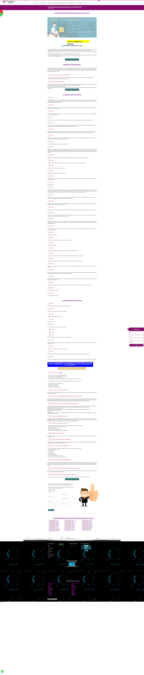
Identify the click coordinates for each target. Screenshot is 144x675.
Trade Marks (49, 2)
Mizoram (49, 590)
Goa (49, 585)
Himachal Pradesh (75, 586)
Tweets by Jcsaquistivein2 (74, 545)
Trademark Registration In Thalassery (87, 521)
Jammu (49, 587)
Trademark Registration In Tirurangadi (70, 529)
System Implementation (71, 2)
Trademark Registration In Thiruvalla (54, 522)
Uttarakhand (74, 594)
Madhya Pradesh (51, 589)
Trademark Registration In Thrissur (53, 531)
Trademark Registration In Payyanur (54, 527)
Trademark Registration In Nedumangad (54, 529)
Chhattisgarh (50, 584)
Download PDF (75, 59)
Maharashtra (74, 589)
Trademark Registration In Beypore (87, 528)
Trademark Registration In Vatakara (54, 523)
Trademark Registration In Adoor (53, 526)
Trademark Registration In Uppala (53, 528)
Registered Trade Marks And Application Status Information (72, 368)
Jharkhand (73, 587)
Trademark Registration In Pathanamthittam (70, 522)
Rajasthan (50, 592)
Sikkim (73, 592)
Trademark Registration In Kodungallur (70, 526)
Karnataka (50, 588)
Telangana (73, 593)
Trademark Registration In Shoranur (69, 528)
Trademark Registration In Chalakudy (87, 525)
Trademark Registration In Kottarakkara (54, 530)
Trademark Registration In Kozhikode (87, 520)
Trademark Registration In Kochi (53, 520)
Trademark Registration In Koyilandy (87, 523)
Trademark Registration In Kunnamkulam (87, 526)
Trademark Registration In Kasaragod (87, 527)
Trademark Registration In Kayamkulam (70, 523)
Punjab (73, 591)
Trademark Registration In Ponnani (86, 522)
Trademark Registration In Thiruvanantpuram (71, 520)
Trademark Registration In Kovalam (69, 527)
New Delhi (73, 590)
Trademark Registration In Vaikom (86, 530)
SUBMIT (136, 345)
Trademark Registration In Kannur (53, 521)
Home (35, 2)
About (38, 2)
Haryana (49, 586)
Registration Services (62, 2)
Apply (68, 59)
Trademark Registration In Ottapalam (69, 524)
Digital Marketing (80, 2)
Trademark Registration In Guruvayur (70, 525)
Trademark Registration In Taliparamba (87, 524)
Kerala (73, 588)
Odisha (49, 591)
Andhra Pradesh (51, 583)
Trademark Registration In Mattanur (69, 530)
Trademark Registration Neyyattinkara (54, 524)
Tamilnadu (50, 593)
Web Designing (54, 2)
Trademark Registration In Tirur (69, 521)
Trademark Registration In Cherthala (54, 525)
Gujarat (73, 585)
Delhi (73, 584)
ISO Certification (43, 2)
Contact (85, 2)
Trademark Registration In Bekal (86, 529)
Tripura (49, 594)
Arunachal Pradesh (75, 583)
